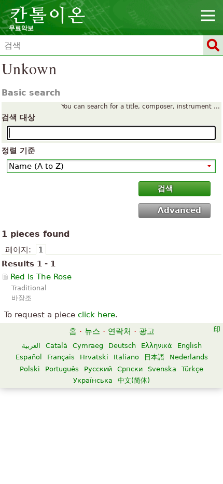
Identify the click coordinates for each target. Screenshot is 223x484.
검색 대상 (18, 117)
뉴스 (92, 331)
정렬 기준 (18, 150)
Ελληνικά (156, 345)
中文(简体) (134, 380)
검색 (165, 188)
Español (29, 357)
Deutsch (122, 345)
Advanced (179, 210)
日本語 (154, 357)
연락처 (119, 331)
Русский (98, 369)
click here (96, 314)
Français (61, 357)
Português (62, 369)
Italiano (126, 357)
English (189, 345)
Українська (93, 380)
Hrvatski (94, 357)
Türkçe (192, 369)
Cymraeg (88, 345)
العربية (31, 345)
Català (56, 345)
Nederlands (189, 357)
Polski (30, 369)
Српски (130, 369)
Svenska (162, 369)
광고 (147, 331)
